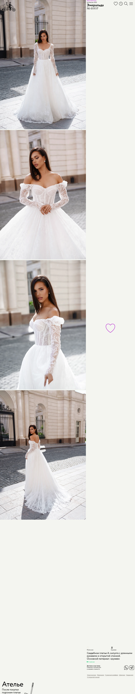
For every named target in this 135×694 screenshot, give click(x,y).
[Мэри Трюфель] (9, 7)
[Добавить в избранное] (110, 328)
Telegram (132, 667)
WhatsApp (126, 667)
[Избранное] (116, 4)
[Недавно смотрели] (121, 4)
